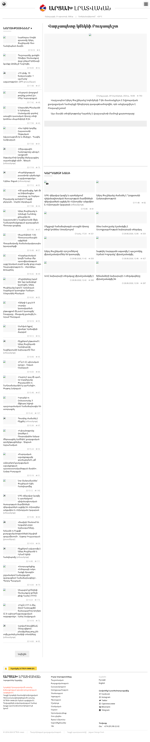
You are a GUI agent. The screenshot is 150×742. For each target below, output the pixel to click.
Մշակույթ (55, 703)
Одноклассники (108, 703)
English (102, 683)
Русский (102, 680)
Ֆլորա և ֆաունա (58, 719)
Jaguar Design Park (96, 732)
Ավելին (22, 654)
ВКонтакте (105, 707)
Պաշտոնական (57, 680)
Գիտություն (56, 700)
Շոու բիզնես (56, 716)
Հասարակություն (58, 686)
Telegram (105, 710)
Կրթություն (55, 696)
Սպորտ (54, 709)
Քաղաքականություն (60, 683)
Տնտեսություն (57, 693)
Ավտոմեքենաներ (58, 723)
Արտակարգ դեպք (59, 713)
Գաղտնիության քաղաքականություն (45, 732)
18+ (52, 726)
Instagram (105, 697)
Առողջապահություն (59, 690)
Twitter (104, 700)
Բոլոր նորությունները (61, 676)
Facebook (105, 694)
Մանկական (56, 706)
